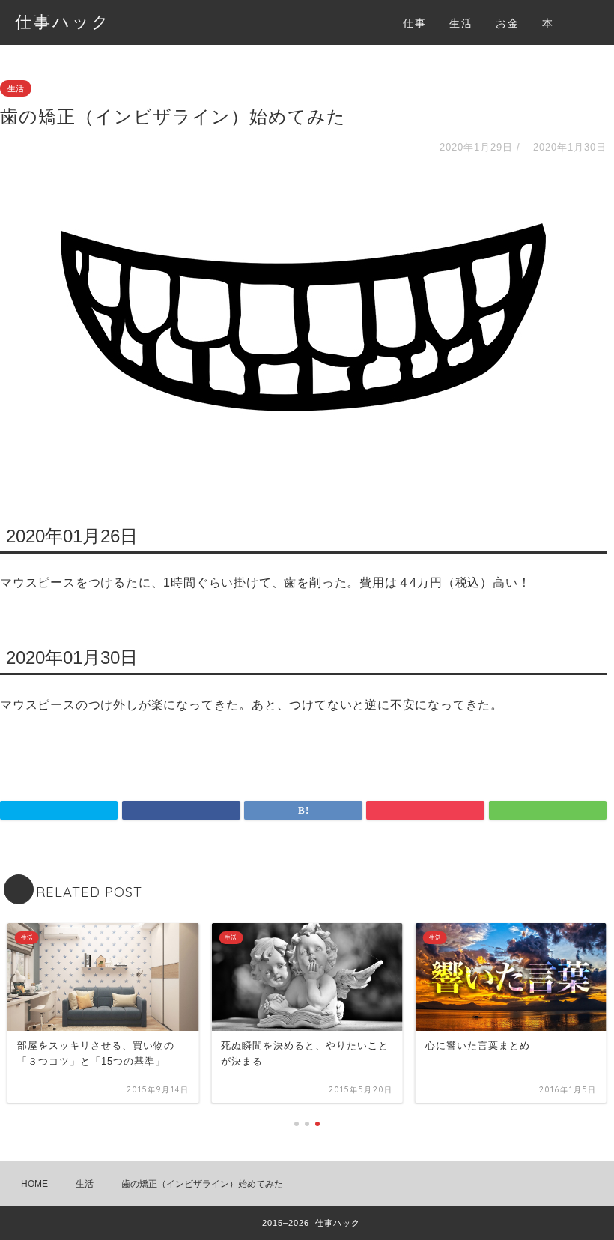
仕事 (415, 23)
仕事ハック (63, 21)
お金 (508, 23)
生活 (461, 23)
